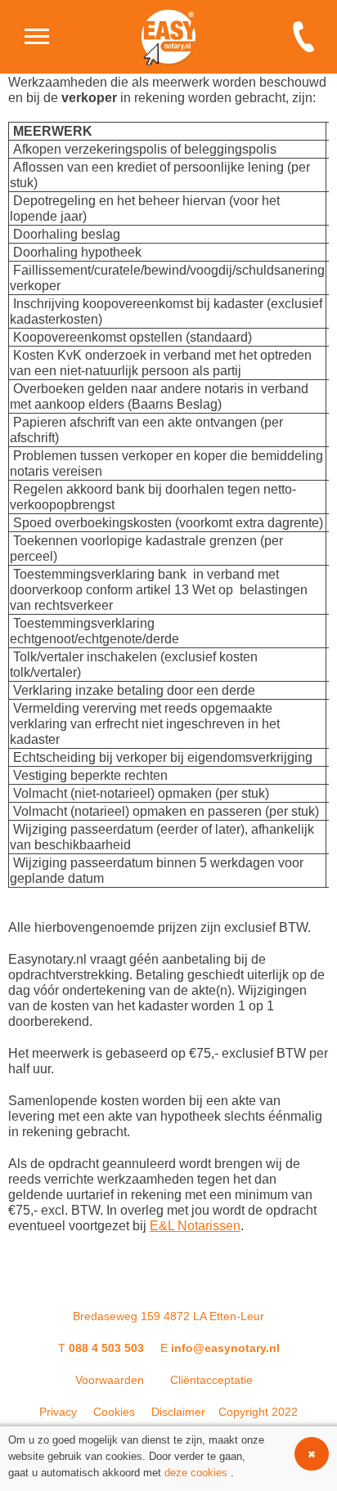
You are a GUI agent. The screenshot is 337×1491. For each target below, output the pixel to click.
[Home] (36, 36)
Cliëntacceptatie (211, 1379)
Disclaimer (178, 1411)
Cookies (114, 1411)
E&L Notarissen (195, 1226)
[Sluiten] (311, 1454)
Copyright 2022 (258, 1411)
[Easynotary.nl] (168, 36)
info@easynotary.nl (225, 1347)
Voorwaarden (109, 1379)
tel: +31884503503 (308, 36)
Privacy (58, 1411)
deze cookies (195, 1472)
